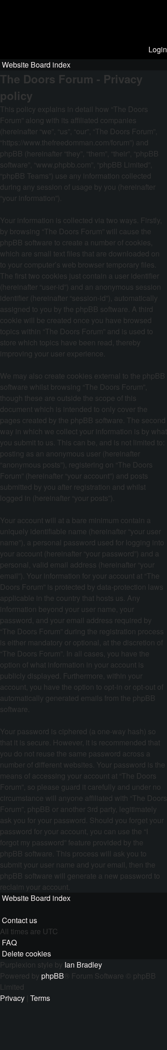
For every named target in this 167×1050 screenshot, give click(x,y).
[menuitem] (157, 49)
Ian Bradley (83, 964)
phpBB (52, 975)
